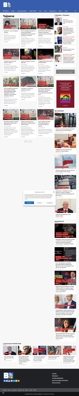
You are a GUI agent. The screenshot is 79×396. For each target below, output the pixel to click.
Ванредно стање (59, 233)
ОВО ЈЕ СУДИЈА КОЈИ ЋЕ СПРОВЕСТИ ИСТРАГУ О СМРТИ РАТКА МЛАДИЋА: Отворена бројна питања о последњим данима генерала (68, 31)
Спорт (66, 11)
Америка (64, 19)
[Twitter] (7, 381)
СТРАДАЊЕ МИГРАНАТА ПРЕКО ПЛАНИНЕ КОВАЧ (45, 61)
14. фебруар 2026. (8, 64)
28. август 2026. (7, 360)
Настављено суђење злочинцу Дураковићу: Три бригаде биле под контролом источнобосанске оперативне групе (45, 91)
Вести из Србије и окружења (60, 380)
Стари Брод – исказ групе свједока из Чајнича (27, 89)
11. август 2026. (59, 269)
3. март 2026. (41, 37)
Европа (64, 26)
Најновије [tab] (58, 15)
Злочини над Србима (21, 11)
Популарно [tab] (66, 15)
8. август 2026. (59, 316)
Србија (12, 11)
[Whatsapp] (16, 381)
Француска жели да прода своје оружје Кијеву (68, 49)
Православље (24, 56)
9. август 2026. (59, 292)
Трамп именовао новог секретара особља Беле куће (68, 22)
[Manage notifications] (3, 393)
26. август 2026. (59, 152)
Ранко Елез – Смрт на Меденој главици (11, 31)
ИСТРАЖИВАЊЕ (58, 236)
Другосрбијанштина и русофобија (69, 37)
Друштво (6, 85)
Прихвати (29, 202)
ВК (23, 390)
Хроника (57, 259)
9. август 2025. (7, 97)
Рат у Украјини (62, 125)
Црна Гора (40, 27)
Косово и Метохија (66, 281)
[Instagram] (9, 381)
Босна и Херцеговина (8, 26)
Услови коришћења (57, 378)
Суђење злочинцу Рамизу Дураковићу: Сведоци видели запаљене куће (28, 123)
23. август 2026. (59, 245)
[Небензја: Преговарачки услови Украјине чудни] (65, 206)
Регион (14, 26)
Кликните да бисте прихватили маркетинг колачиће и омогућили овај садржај (65, 71)
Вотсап (26, 390)
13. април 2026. (24, 37)
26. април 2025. (24, 91)
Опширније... (6, 41)
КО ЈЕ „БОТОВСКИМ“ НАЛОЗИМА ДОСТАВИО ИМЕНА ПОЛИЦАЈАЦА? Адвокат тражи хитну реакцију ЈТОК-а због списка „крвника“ (65, 265)
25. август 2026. (59, 197)
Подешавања (50, 202)
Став (45, 11)
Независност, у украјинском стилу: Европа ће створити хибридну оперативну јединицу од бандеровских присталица (65, 193)
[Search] (75, 11)
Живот (60, 11)
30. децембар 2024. (8, 126)
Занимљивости (52, 11)
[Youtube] (19, 381)
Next (30, 141)
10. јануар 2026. (41, 64)
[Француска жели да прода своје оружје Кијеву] (58, 48)
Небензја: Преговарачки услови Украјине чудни (63, 215)
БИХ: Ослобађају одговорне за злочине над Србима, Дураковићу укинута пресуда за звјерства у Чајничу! (28, 33)
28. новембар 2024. (25, 126)
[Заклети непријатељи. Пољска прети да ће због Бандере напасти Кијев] (65, 161)
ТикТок (34, 390)
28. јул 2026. (58, 339)
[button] (53, 192)
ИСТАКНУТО (5, 11)
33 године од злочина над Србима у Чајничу (10, 61)
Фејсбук (4, 390)
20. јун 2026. (7, 34)
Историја (10, 85)
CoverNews (45, 394)
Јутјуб (30, 390)
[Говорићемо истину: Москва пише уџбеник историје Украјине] (65, 141)
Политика (68, 38)
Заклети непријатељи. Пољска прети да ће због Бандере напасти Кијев (65, 171)
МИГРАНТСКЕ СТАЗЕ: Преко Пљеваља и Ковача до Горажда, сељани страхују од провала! (45, 33)
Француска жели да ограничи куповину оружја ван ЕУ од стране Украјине (65, 129)
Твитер (9, 390)
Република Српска (7, 27)
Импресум (55, 375)
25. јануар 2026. (24, 64)
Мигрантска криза (42, 26)
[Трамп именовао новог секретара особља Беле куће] (58, 21)
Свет (40, 11)
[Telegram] (12, 381)
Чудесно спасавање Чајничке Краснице (28, 61)
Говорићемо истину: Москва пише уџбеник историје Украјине (64, 150)
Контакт (54, 373)
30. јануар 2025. (41, 96)
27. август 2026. (59, 132)
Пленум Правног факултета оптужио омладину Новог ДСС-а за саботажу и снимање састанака (69, 41)
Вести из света (56, 382)
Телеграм (20, 390)
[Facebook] (5, 381)
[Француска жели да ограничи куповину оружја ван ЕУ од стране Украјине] (65, 120)
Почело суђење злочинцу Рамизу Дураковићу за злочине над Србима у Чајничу (44, 124)
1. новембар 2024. (42, 127)
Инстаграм (14, 390)
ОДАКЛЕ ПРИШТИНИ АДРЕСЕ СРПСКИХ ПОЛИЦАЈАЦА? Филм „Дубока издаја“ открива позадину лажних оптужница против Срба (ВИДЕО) (65, 289)
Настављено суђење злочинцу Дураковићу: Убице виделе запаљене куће (11, 123)
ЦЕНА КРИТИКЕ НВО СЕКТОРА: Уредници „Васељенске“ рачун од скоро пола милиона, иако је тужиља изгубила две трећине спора (65, 336)
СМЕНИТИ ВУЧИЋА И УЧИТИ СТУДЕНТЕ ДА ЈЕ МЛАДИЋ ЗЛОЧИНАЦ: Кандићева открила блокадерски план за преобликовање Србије (69, 60)
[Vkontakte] (14, 381)
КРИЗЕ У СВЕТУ (32, 11)
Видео (64, 256)
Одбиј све (39, 202)
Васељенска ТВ (65, 233)
